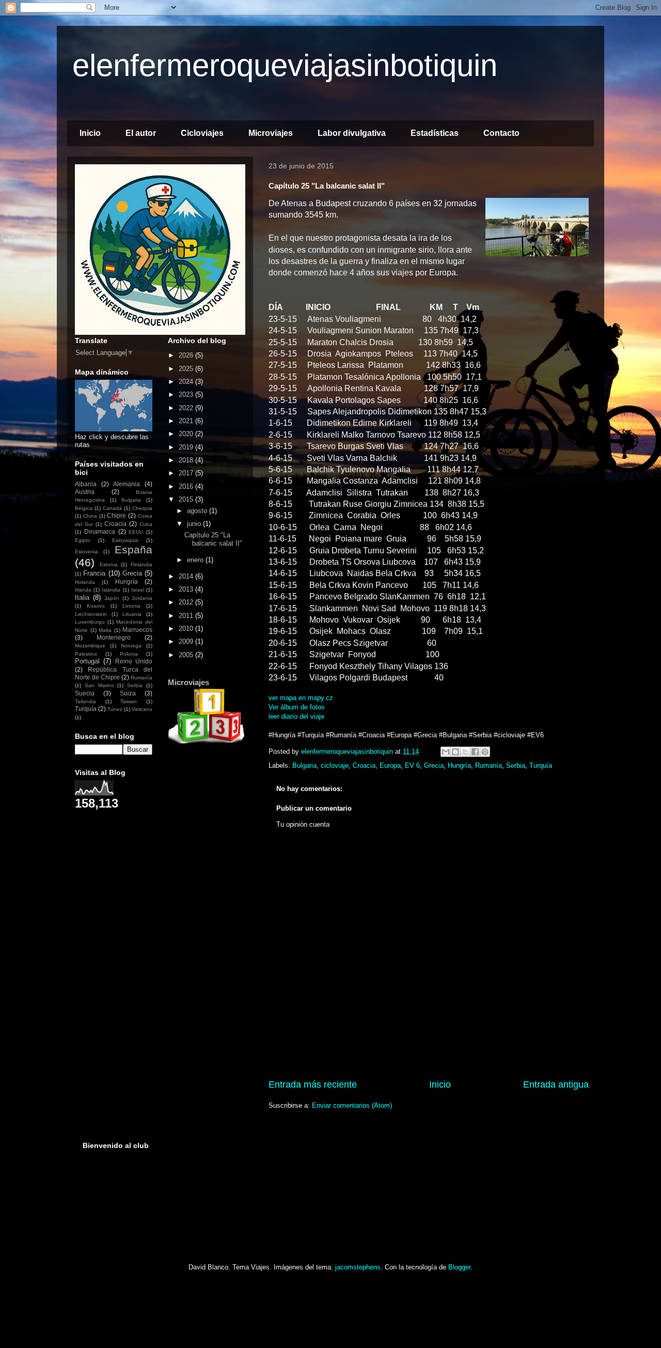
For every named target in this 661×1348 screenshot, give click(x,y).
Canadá (112, 508)
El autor (140, 133)
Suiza (128, 693)
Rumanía (488, 765)
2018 (187, 460)
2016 (187, 486)
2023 (187, 394)
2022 (187, 408)
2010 (187, 628)
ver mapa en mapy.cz (301, 698)
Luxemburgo (90, 622)
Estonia (109, 564)
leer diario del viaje (296, 716)
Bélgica (83, 508)
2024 (187, 381)
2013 (187, 589)
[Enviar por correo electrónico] (445, 752)
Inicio (90, 133)
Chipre (116, 515)
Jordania (142, 598)
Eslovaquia (125, 540)
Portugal (87, 661)
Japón (111, 598)
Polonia (129, 654)
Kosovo (96, 606)
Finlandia (141, 564)
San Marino (99, 685)
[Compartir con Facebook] (475, 752)
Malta (105, 630)
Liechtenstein (91, 614)
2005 (187, 655)
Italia (82, 597)
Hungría (459, 765)
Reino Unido (133, 661)
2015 (187, 499)
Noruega (131, 645)
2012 (187, 602)
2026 (187, 355)
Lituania (131, 614)
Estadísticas (435, 133)
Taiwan (128, 701)
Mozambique (90, 645)
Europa (390, 765)
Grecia (434, 765)
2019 (187, 447)
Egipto (82, 540)
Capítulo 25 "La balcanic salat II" (213, 539)
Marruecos (137, 629)
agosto (198, 511)
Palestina (86, 654)
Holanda (85, 582)
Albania (86, 484)
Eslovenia (86, 551)
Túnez (114, 709)
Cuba (145, 524)
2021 (187, 421)
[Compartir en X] (465, 752)
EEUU (136, 532)
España (133, 549)
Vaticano (142, 709)
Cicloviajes (202, 133)
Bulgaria (304, 765)
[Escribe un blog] (455, 752)
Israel (137, 590)
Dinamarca (99, 531)
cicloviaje (335, 765)
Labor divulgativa (352, 133)
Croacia (364, 765)
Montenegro (114, 637)
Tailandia (85, 701)
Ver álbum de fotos (297, 707)
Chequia (142, 508)
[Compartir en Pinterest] (485, 752)
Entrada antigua (556, 1084)
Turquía (540, 765)
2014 (187, 576)
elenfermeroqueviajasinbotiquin (284, 65)
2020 (187, 434)
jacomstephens (358, 1267)
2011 (187, 615)
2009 (187, 641)
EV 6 (412, 765)
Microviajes (270, 133)
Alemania (126, 484)
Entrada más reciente (313, 1084)
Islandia (111, 590)
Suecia (85, 693)
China (90, 516)
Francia (94, 573)
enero (196, 560)
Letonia (131, 606)
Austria (85, 491)
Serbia (515, 765)
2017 (187, 473)
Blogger (459, 1267)
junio (195, 524)
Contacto (501, 133)
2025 (187, 369)
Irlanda (83, 590)
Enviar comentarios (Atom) (352, 1105)
